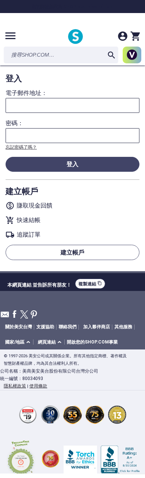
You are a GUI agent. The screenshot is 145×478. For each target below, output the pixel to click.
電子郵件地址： (26, 93)
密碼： (14, 123)
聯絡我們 (68, 326)
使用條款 (38, 386)
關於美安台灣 (18, 326)
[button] (18, 342)
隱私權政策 (15, 386)
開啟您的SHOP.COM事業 (92, 342)
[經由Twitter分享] (24, 315)
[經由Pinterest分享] (34, 315)
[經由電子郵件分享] (5, 316)
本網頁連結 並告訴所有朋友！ (39, 283)
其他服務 (123, 326)
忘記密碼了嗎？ (21, 147)
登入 (72, 164)
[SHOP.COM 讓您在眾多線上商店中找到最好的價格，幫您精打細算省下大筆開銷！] (75, 37)
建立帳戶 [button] (72, 252)
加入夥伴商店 (96, 326)
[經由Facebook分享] (14, 314)
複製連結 (90, 284)
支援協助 (45, 326)
